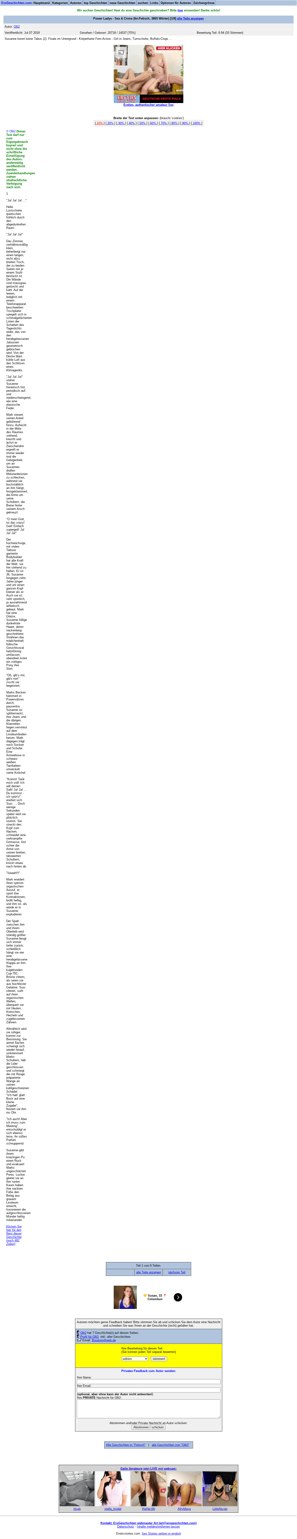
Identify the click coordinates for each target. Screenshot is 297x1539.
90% (185, 123)
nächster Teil (176, 1272)
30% (121, 123)
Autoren (75, 3)
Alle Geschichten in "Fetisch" (125, 1445)
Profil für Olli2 (89, 1336)
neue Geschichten (122, 3)
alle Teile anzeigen (190, 18)
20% (110, 123)
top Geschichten (95, 3)
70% (164, 123)
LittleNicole (220, 1509)
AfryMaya (184, 1509)
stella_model (112, 1509)
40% (132, 123)
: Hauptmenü (25, 3)
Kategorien (60, 3)
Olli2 (83, 1333)
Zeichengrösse (203, 3)
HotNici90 (148, 1509)
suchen (143, 3)
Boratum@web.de (104, 1340)
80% (174, 123)
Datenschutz (125, 1526)
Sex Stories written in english (161, 1533)
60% (153, 123)
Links (154, 3)
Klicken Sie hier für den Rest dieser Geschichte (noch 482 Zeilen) (14, 1235)
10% (100, 123)
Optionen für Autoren (176, 3)
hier (180, 10)
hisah (77, 1509)
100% (196, 123)
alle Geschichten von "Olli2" (170, 1445)
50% (142, 123)
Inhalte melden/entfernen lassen (158, 1526)
